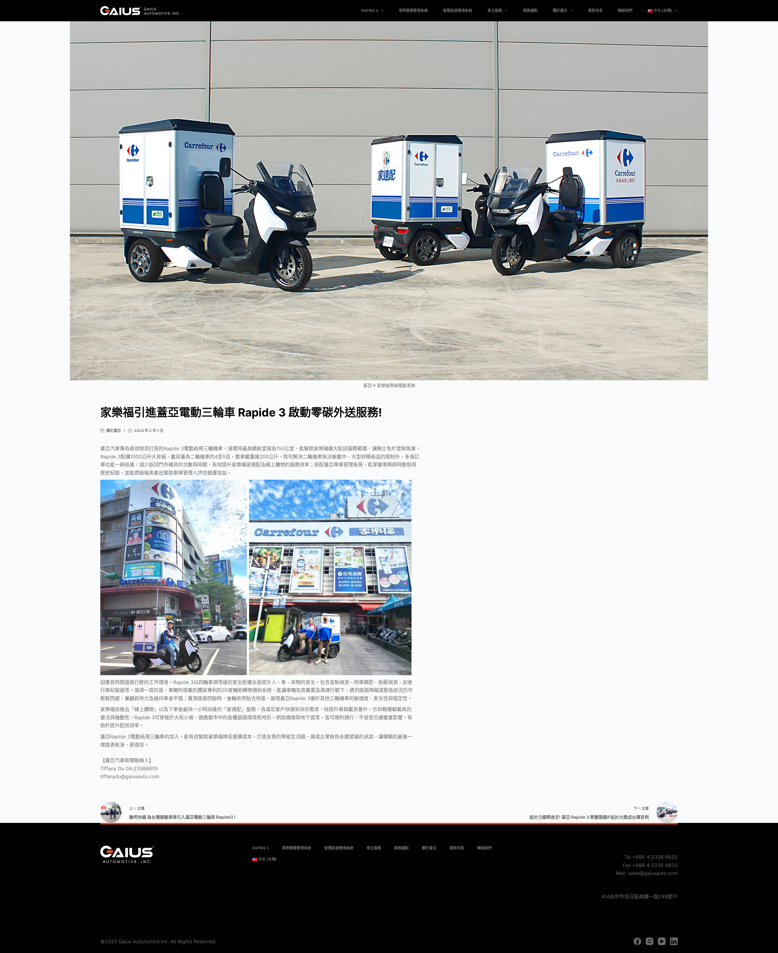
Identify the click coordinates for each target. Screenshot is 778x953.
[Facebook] (637, 941)
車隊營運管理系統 (413, 10)
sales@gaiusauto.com (653, 873)
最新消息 (595, 10)
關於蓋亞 (560, 10)
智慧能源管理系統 (457, 10)
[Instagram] (649, 941)
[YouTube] (662, 941)
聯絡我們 (625, 10)
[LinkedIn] (674, 941)
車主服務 (494, 10)
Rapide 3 (369, 10)
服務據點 (530, 10)
